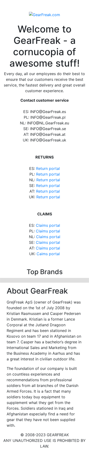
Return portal (48, 168)
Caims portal (48, 253)
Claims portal (48, 225)
